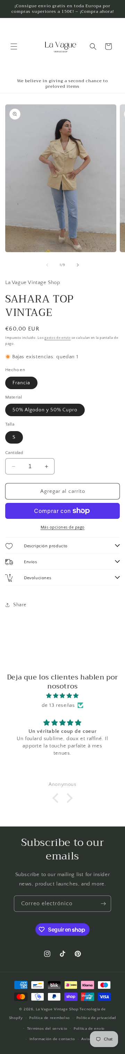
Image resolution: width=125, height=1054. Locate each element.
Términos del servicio (47, 1029)
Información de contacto (52, 1039)
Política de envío (89, 1029)
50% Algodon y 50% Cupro (44, 410)
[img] (62, 696)
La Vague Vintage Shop (58, 1009)
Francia (21, 383)
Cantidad (14, 452)
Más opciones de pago (63, 527)
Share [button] (19, 605)
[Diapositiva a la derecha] (77, 265)
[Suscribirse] (103, 904)
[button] (14, 46)
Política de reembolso (49, 1018)
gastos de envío (57, 338)
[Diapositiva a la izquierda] (47, 265)
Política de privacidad (96, 1018)
